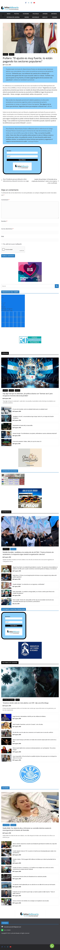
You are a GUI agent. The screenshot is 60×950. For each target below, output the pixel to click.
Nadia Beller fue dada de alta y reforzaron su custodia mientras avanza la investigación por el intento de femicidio (27, 829)
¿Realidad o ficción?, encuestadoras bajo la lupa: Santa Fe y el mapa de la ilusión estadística (33, 417)
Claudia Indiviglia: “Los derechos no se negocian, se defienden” (29, 584)
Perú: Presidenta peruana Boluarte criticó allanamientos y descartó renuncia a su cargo (16, 180)
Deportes (54, 13)
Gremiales (13, 549)
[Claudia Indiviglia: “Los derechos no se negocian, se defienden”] (6, 585)
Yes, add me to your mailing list (12, 244)
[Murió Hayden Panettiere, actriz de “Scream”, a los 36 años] (6, 725)
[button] (20, 17)
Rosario (54, 17)
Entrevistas (6, 549)
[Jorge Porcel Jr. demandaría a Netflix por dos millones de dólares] (6, 717)
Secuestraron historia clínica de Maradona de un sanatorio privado (29, 876)
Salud (17, 699)
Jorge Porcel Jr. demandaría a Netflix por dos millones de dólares (29, 716)
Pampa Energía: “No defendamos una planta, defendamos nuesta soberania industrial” (35, 433)
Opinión (45, 13)
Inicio (8, 13)
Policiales (36, 13)
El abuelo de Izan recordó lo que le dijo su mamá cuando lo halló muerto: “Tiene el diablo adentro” (34, 892)
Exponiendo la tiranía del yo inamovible (22, 425)
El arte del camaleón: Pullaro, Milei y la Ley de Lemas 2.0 (27, 441)
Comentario (5, 200)
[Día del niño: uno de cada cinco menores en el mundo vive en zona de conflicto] (6, 733)
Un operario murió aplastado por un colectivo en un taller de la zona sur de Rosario (34, 884)
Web (2, 236)
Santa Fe (44, 17)
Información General (13, 17)
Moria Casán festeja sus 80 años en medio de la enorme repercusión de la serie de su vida (34, 740)
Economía (26, 13)
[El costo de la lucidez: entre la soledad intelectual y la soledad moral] (6, 410)
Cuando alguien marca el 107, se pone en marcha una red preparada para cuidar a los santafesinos (34, 851)
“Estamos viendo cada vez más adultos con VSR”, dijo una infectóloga (25, 703)
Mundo (27, 17)
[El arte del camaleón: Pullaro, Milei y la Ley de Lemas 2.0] (6, 442)
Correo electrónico (7, 229)
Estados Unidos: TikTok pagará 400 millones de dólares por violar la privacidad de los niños (34, 860)
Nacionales (35, 17)
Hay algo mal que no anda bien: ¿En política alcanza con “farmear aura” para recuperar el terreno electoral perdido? (27, 395)
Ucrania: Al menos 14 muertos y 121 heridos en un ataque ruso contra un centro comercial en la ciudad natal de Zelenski (33, 868)
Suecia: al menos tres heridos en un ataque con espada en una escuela (31, 900)
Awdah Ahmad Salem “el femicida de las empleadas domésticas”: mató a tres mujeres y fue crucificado (44, 181)
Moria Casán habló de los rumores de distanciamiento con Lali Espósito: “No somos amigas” (34, 748)
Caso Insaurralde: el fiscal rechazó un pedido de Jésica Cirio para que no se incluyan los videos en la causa (35, 757)
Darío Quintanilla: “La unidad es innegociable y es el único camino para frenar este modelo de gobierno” (33, 592)
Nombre (9, 150)
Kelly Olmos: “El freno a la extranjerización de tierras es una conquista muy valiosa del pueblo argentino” (34, 576)
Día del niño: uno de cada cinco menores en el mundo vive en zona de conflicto (33, 732)
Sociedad (13, 825)
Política (16, 13)
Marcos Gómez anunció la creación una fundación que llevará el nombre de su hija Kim (35, 843)
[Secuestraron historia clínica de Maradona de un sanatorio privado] (6, 877)
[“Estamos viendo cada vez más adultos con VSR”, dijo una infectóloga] (30, 682)
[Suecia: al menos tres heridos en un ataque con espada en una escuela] (6, 901)
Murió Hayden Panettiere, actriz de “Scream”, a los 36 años (28, 724)
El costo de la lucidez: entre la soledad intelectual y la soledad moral (30, 409)
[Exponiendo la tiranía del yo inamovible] (6, 426)
